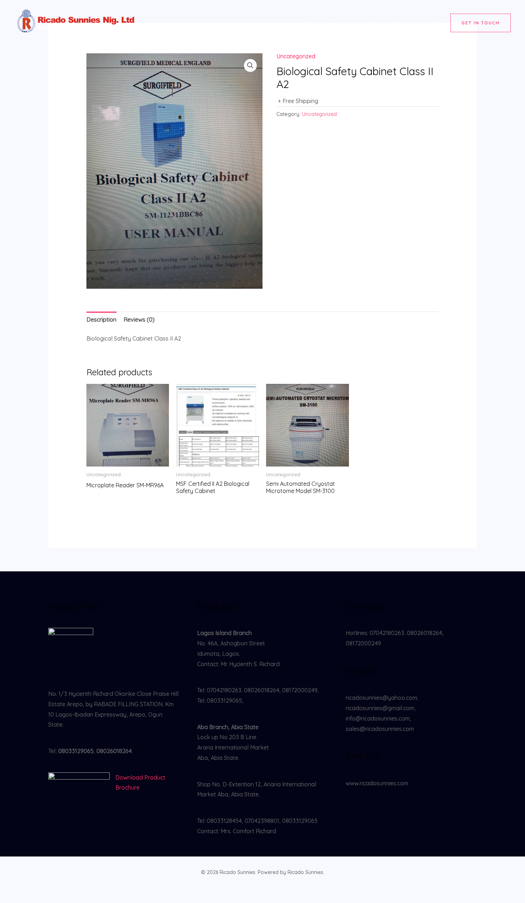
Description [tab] (101, 319)
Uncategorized (295, 56)
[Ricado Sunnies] (76, 22)
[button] (480, 23)
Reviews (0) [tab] (139, 319)
